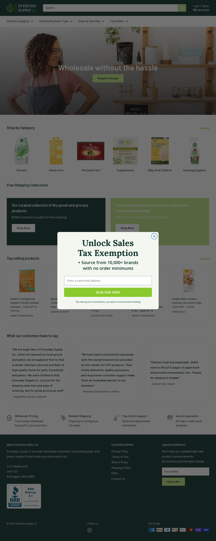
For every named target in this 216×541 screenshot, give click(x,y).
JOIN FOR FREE (108, 292)
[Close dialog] (154, 236)
